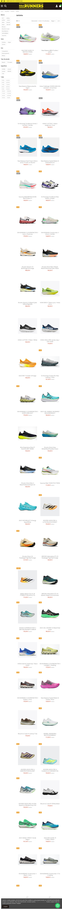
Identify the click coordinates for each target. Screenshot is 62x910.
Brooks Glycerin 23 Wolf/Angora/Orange (27, 267)
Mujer (9, 42)
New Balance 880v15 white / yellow (49, 51)
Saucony (4, 35)
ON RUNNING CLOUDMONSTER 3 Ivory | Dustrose (27, 233)
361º (3, 18)
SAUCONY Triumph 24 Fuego (27, 376)
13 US (3, 97)
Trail (3, 73)
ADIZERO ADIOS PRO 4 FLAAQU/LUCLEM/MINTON (50, 770)
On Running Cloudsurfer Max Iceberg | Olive (50, 376)
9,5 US (8, 89)
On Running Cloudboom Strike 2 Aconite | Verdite (27, 124)
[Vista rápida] (27, 48)
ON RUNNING (5, 33)
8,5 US (8, 86)
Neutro (3, 62)
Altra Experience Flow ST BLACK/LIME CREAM (27, 448)
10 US (3, 91)
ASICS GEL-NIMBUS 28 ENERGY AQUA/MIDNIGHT (50, 412)
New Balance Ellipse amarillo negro (27, 87)
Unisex (3, 44)
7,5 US (8, 84)
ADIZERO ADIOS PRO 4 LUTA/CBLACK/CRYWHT (50, 521)
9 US (3, 89)
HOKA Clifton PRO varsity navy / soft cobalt (49, 340)
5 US (3, 80)
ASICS (8, 20)
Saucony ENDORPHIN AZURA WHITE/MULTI (27, 197)
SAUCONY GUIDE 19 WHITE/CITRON (27, 51)
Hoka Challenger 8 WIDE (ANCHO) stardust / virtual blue (50, 87)
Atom (3, 22)
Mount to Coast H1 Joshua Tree (27, 734)
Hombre (4, 42)
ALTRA (3, 20)
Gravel (9, 69)
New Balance (5, 31)
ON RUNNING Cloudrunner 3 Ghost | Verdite (50, 233)
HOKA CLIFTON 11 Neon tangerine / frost (50, 124)
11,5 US (9, 93)
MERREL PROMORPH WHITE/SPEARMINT (50, 734)
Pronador (10, 62)
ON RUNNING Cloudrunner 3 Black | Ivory (27, 874)
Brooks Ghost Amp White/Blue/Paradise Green (50, 448)
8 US (3, 86)
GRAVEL (9, 71)
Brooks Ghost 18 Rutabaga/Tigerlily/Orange (27, 557)
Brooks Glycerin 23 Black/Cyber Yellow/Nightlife (27, 303)
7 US (3, 84)
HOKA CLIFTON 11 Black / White (27, 340)
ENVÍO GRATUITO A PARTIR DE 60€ (14, 1)
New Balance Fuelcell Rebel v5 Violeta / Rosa (50, 698)
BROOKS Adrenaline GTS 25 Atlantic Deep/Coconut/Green (50, 594)
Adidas (8, 18)
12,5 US (9, 95)
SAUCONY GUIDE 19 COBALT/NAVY (50, 838)
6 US (3, 82)
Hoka (3, 24)
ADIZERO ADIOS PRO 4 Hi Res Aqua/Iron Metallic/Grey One (27, 804)
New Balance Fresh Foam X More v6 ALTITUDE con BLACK (27, 161)
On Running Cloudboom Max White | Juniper (50, 197)
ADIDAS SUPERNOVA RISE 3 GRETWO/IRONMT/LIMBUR (27, 628)
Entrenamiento (5, 53)
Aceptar (6, 906)
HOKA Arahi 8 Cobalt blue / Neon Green (28, 664)
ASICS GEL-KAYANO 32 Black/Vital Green (50, 628)
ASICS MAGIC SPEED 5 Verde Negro (27, 838)
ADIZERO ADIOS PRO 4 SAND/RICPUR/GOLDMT (27, 770)
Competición (5, 51)
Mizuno (3, 26)
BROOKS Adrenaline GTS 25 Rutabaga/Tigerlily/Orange (50, 557)
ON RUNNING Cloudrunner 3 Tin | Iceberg (50, 874)
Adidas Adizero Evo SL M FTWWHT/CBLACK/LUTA (27, 594)
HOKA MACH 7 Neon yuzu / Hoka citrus (50, 303)
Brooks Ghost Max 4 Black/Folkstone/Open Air (27, 484)
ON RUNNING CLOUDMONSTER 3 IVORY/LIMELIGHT (27, 412)
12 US (3, 95)
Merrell (8, 24)
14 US (8, 97)
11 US (3, 93)
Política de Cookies (41, 902)
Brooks (8, 22)
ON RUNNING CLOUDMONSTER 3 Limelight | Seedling (50, 664)
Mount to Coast (5, 29)
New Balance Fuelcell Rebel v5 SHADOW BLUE (50, 161)
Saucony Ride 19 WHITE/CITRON (50, 483)
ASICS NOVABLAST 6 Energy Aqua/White (27, 521)
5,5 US (8, 80)
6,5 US (8, 82)
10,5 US (9, 91)
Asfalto (3, 69)
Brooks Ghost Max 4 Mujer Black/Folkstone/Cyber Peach (50, 267)
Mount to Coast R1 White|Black (50, 804)
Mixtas (3, 55)
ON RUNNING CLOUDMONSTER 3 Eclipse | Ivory (27, 698)
